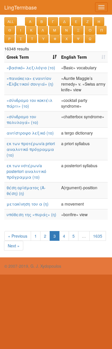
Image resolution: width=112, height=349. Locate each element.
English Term (74, 57)
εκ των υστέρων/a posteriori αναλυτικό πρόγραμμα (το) (26, 171)
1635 (97, 236)
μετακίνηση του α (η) (28, 204)
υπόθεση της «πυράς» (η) (31, 214)
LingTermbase (20, 7)
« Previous (17, 236)
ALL (10, 21)
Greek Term (18, 57)
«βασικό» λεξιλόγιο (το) (31, 67)
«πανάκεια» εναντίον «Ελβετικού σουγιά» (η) (30, 81)
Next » (14, 246)
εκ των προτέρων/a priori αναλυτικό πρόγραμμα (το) (31, 149)
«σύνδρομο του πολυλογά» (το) (22, 119)
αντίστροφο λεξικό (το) (30, 133)
